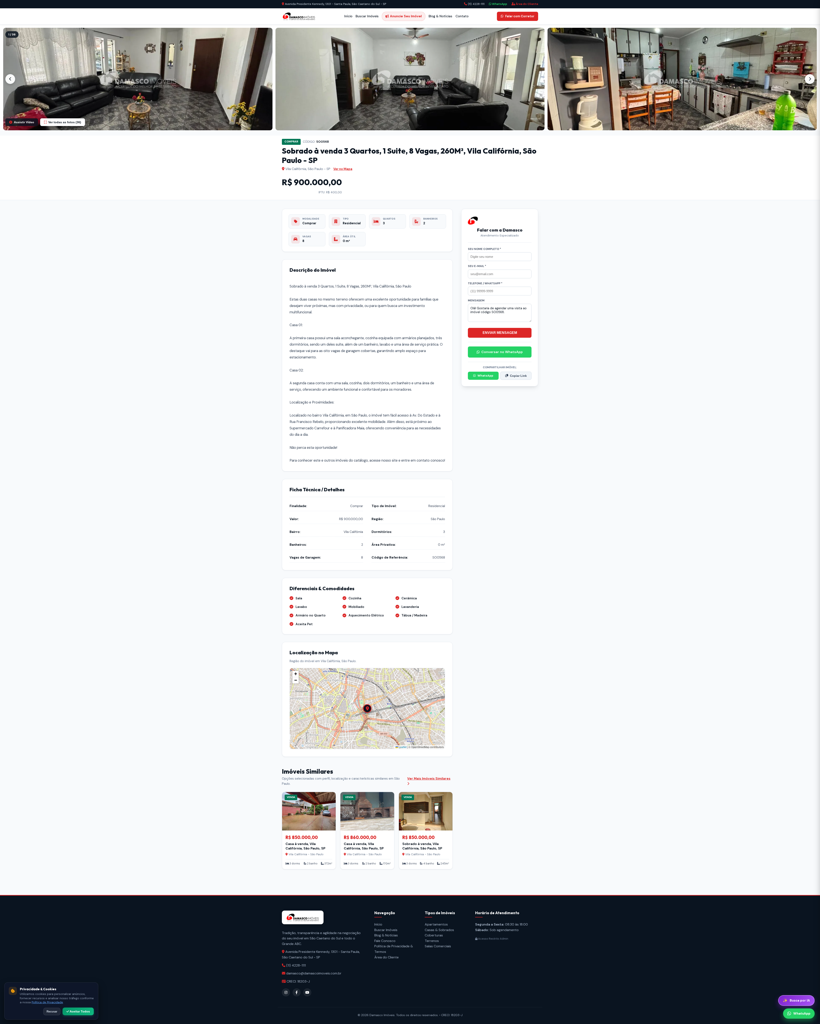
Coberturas (434, 935)
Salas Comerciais (438, 946)
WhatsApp (499, 4)
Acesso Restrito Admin (492, 938)
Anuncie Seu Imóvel (406, 16)
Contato (462, 16)
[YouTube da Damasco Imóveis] (307, 992)
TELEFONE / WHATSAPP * (485, 283)
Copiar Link (518, 375)
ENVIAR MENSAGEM (500, 332)
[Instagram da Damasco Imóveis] (286, 992)
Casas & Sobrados (439, 930)
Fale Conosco (384, 941)
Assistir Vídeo (24, 122)
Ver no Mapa (342, 169)
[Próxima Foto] (810, 79)
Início (348, 16)
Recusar (52, 1011)
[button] (137, 79)
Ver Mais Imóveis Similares (428, 778)
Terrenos (432, 941)
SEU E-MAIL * (477, 266)
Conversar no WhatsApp (502, 352)
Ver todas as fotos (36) (64, 122)
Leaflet (402, 747)
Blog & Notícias (440, 16)
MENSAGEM (476, 300)
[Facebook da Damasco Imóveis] (297, 992)
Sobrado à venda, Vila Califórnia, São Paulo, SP (422, 846)
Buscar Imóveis (367, 16)
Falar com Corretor (519, 16)
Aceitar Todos (79, 1011)
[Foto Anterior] (10, 79)
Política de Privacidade (47, 1002)
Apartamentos (436, 924)
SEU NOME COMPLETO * (484, 249)
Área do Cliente (526, 4)
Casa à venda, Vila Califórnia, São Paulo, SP (305, 846)
